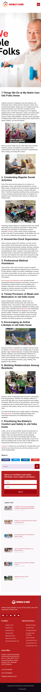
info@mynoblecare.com (9, 676)
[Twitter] (10, 615)
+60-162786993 (6, 673)
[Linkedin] (14, 615)
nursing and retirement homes (14, 280)
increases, (10, 231)
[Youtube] (18, 615)
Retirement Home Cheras (21, 576)
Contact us (4, 446)
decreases (13, 350)
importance (7, 413)
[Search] (37, 466)
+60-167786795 (6, 669)
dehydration (24, 308)
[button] (38, 4)
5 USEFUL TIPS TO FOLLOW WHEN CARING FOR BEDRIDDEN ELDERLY (24, 507)
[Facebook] (3, 615)
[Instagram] (6, 615)
